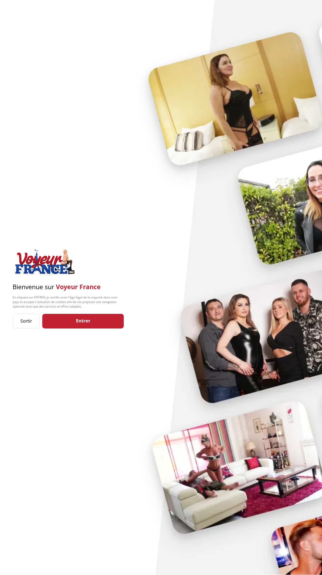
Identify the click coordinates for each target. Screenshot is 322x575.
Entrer (83, 321)
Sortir (26, 321)
